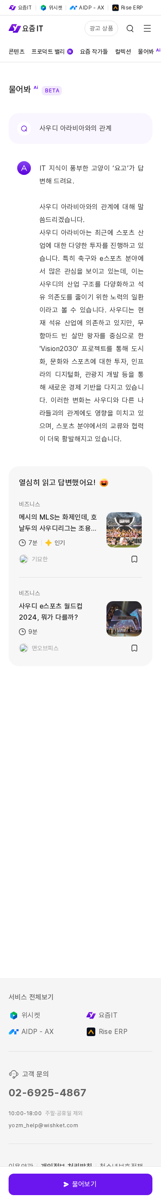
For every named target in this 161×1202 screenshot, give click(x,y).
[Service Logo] (26, 28)
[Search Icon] (130, 28)
